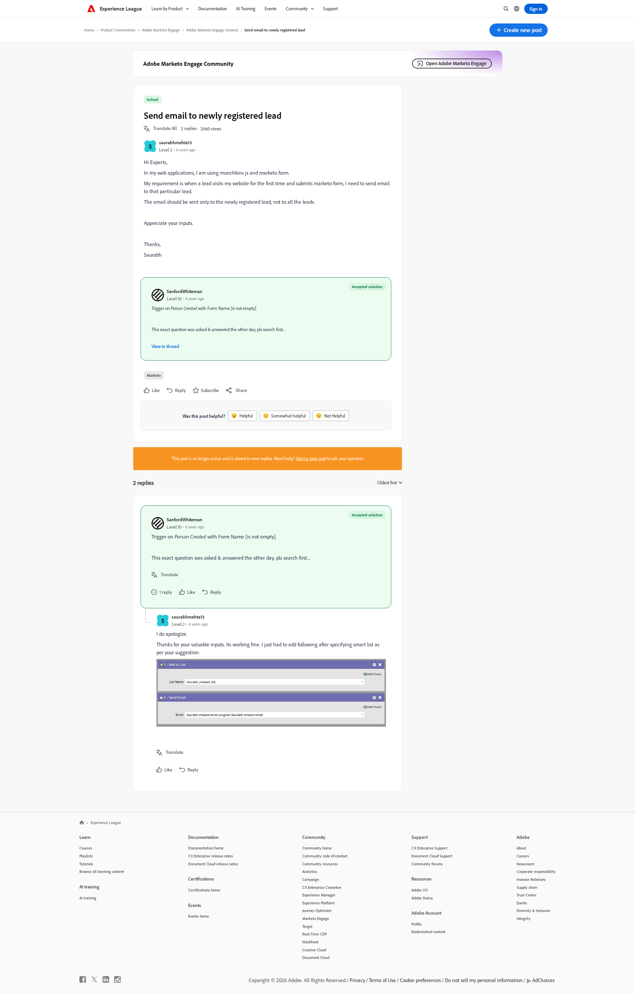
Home (89, 29)
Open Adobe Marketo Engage (456, 63)
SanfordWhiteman (184, 291)
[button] (518, 30)
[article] (266, 556)
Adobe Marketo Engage (161, 29)
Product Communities (118, 29)
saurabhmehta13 (175, 142)
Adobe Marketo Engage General (212, 29)
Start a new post (311, 458)
